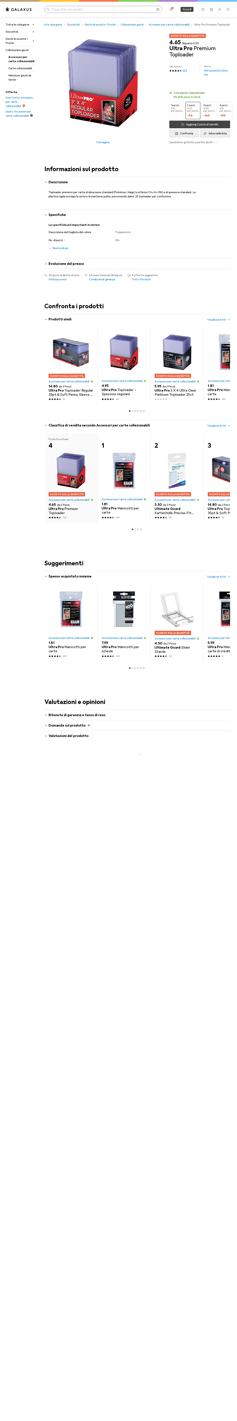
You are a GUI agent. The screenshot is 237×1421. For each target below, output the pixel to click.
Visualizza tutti (216, 319)
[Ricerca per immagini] (158, 9)
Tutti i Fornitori (141, 279)
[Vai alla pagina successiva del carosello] (223, 366)
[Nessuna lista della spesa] (219, 9)
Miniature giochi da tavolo (19, 77)
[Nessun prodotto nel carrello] (228, 9)
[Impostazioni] (171, 9)
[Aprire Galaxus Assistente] (203, 9)
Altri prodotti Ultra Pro (215, 71)
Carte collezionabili (20, 68)
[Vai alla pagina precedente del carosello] (50, 366)
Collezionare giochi (17, 50)
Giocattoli (12, 31)
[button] (199, 95)
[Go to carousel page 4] (138, 411)
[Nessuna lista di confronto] (211, 9)
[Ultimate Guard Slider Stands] (177, 623)
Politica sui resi (58, 279)
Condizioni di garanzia (102, 279)
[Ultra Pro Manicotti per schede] (124, 623)
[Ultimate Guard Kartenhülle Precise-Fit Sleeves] (177, 478)
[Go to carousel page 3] (135, 411)
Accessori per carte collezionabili (21, 59)
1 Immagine (102, 142)
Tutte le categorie (17, 24)
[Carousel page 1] (130, 411)
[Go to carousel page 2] (132, 411)
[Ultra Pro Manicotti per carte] (124, 478)
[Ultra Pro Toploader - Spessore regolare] (124, 366)
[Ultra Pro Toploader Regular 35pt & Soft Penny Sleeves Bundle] (71, 366)
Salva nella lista (218, 133)
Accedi (187, 9)
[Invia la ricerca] (47, 9)
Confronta (186, 133)
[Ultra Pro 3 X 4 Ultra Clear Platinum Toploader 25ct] (177, 366)
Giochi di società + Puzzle (17, 41)
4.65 (175, 42)
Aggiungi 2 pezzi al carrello (202, 124)
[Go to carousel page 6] (144, 411)
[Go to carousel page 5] (141, 411)
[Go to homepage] (19, 9)
